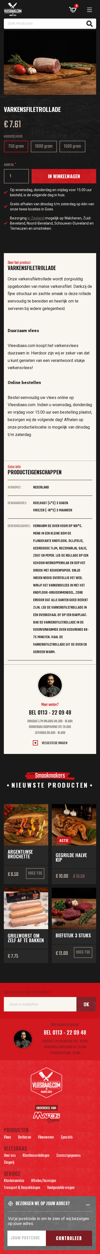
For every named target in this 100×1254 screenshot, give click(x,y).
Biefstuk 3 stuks (73, 935)
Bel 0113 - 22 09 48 (50, 712)
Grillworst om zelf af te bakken (26, 937)
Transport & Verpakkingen (22, 1188)
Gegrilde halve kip (71, 857)
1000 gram (44, 147)
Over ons (10, 1156)
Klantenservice (14, 1181)
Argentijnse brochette (20, 854)
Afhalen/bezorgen (43, 1181)
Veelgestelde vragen (54, 743)
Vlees (7, 1138)
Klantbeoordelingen (36, 1156)
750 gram (16, 147)
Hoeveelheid (13, 137)
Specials (67, 1138)
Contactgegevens (68, 1156)
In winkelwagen (64, 176)
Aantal (9, 165)
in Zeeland (35, 218)
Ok (86, 1004)
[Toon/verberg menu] (89, 9)
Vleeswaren (46, 1138)
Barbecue (24, 1138)
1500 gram (74, 147)
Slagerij (9, 1163)
